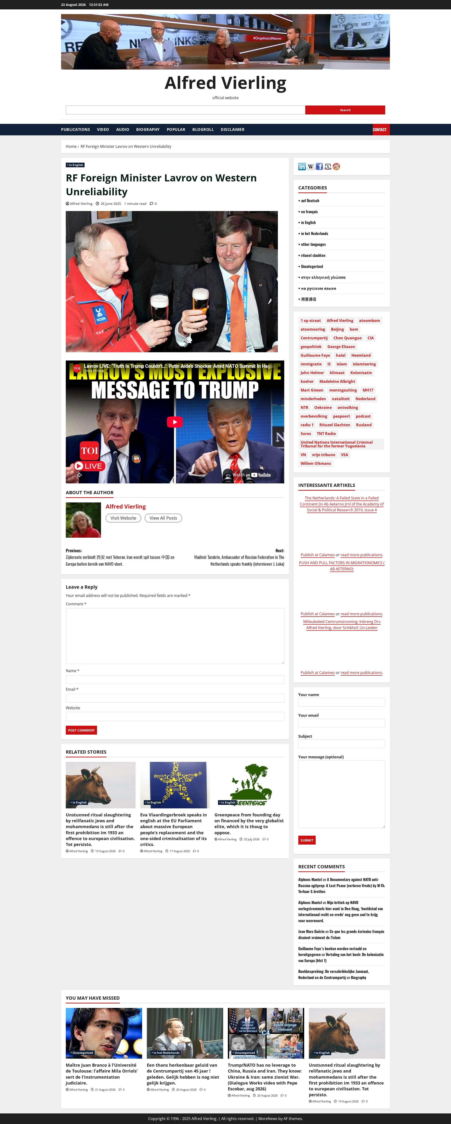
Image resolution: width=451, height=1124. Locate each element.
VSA (344, 454)
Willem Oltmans (316, 463)
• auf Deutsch (308, 200)
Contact (379, 129)
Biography (148, 129)
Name (72, 670)
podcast (363, 416)
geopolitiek (311, 346)
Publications (75, 129)
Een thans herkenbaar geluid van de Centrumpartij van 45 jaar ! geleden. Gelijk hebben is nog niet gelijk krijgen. (183, 1074)
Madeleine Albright (337, 381)
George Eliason (341, 346)
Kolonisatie (361, 372)
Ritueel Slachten (334, 424)
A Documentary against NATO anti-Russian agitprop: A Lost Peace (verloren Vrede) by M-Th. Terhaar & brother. (341, 885)
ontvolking (348, 407)
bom (354, 329)
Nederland (365, 398)
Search (345, 110)
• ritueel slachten (311, 255)
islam (342, 364)
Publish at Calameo (318, 554)
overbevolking (314, 416)
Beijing (337, 329)
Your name (308, 694)
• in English (75, 165)
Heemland (361, 355)
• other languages (312, 244)
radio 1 (307, 424)
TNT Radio (326, 433)
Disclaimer (233, 129)
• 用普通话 (307, 299)
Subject (305, 736)
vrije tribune (323, 454)
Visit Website (123, 518)
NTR (304, 407)
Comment (76, 604)
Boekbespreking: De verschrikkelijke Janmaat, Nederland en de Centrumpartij (333, 974)
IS (329, 364)
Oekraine (323, 407)
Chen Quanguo (348, 338)
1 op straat (311, 320)
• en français (308, 211)
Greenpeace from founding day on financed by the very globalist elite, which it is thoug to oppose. (249, 823)
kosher (307, 381)
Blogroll (203, 129)
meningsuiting (343, 390)
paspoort (341, 416)
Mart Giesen (312, 390)
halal (341, 355)
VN (303, 454)
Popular (176, 129)
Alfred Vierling (225, 82)
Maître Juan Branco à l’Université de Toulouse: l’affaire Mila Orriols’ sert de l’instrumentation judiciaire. (102, 1074)
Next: (239, 557)
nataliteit (341, 398)
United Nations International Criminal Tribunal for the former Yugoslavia (337, 444)
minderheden (313, 398)
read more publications (361, 554)
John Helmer (312, 372)
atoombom (369, 320)
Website (73, 707)
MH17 (368, 390)
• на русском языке (317, 288)
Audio (122, 129)
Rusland (364, 424)
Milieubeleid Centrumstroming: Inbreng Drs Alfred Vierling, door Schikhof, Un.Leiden (342, 624)
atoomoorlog (313, 329)
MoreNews (267, 1118)
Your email (308, 715)
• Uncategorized (310, 266)
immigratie (311, 364)
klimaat (337, 372)
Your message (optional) (321, 757)
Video (103, 129)
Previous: (120, 557)
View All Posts (163, 518)
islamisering (364, 364)
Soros (306, 433)
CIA (371, 338)
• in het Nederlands (313, 233)
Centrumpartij (314, 338)
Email (72, 689)
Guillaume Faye (315, 355)
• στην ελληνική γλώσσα (322, 277)
